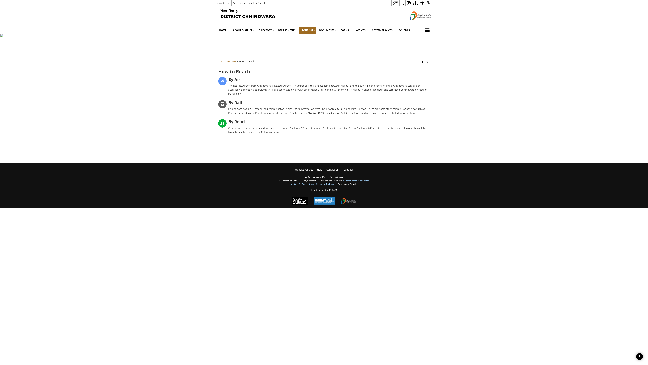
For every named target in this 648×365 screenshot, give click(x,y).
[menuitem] (395, 3)
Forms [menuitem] (345, 30)
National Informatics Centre (356, 180)
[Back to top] (639, 356)
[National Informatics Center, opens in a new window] (324, 201)
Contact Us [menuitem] (332, 169)
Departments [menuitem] (286, 30)
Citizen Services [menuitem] (382, 30)
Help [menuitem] (319, 169)
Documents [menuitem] (326, 30)
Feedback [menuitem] (348, 169)
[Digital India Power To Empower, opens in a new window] (348, 201)
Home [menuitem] (222, 30)
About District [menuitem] (242, 30)
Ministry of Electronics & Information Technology (314, 184)
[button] (428, 30)
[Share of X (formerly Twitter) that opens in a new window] (427, 61)
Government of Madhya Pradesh (249, 3)
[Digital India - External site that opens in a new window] (416, 23)
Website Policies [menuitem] (304, 169)
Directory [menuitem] (265, 30)
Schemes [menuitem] (404, 30)
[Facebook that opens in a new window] (422, 61)
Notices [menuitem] (360, 30)
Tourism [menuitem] (307, 30)
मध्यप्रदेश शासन (223, 3)
